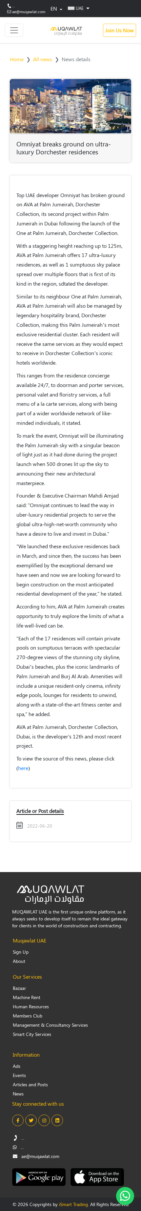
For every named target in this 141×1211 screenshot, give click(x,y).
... (13, 5)
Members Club (27, 1016)
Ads (16, 1066)
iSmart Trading (73, 1204)
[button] (79, 7)
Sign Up (21, 952)
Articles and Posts (30, 1084)
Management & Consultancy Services (50, 1025)
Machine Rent (26, 997)
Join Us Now (119, 30)
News (18, 1094)
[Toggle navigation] (14, 30)
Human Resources (31, 1006)
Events (19, 1075)
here (23, 767)
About (19, 961)
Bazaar (19, 988)
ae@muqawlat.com (28, 11)
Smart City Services (32, 1034)
